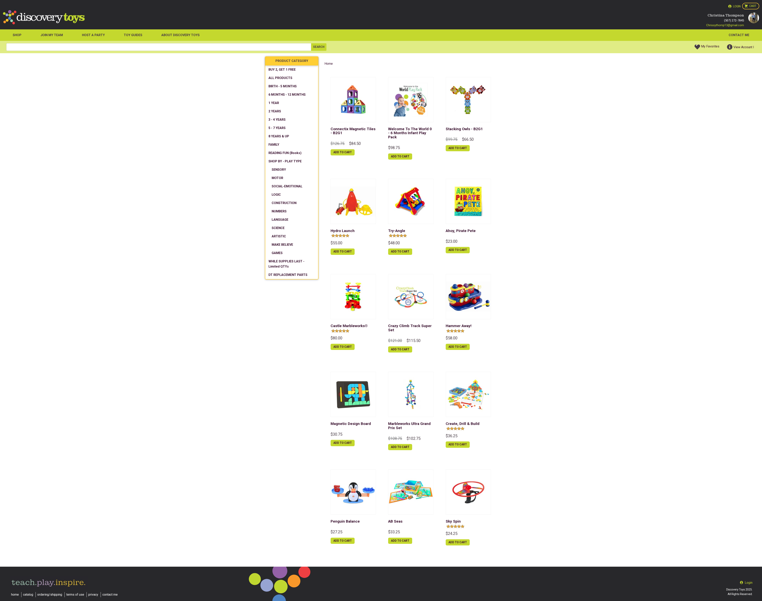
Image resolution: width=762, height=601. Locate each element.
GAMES (277, 253)
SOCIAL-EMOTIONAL (287, 186)
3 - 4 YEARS (277, 119)
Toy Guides (133, 35)
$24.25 (451, 533)
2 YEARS (274, 111)
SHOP (17, 35)
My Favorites (710, 46)
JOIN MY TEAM (51, 35)
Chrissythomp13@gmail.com (725, 25)
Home (328, 63)
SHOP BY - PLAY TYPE (285, 161)
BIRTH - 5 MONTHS (282, 86)
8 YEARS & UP (278, 136)
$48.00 (394, 243)
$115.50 (413, 340)
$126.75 (337, 143)
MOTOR (277, 178)
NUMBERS (279, 211)
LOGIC (276, 194)
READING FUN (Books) (284, 153)
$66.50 (468, 139)
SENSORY (279, 169)
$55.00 (336, 243)
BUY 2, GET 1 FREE (282, 69)
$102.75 (413, 438)
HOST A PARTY (93, 35)
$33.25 (394, 532)
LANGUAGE (280, 220)
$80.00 (336, 338)
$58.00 (451, 338)
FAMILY (273, 144)
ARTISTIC (279, 236)
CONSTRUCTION (284, 203)
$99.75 (451, 139)
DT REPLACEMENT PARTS (287, 275)
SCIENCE (278, 228)
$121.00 (395, 340)
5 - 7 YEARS (277, 128)
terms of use (75, 594)
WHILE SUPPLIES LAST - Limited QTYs (286, 263)
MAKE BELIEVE (282, 245)
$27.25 (336, 532)
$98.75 (394, 147)
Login (737, 6)
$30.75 (336, 434)
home (15, 594)
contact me (110, 594)
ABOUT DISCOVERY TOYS (180, 35)
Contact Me (739, 35)
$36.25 (451, 435)
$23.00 (451, 241)
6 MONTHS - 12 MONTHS (287, 94)
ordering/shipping (49, 594)
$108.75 (395, 438)
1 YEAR (273, 103)
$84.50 (355, 143)
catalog (28, 594)
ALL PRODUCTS (280, 78)
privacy (93, 594)
